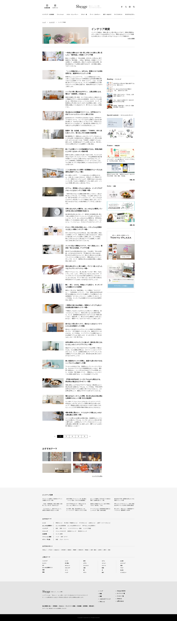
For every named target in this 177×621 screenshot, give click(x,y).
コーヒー (104, 563)
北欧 (84, 567)
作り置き (67, 563)
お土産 (121, 560)
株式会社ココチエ (52, 608)
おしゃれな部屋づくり (47, 567)
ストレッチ (45, 531)
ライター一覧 (120, 596)
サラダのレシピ (83, 523)
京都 (121, 565)
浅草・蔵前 (93, 550)
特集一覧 (132, 179)
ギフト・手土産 (46, 539)
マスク (121, 567)
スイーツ (104, 565)
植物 (43, 572)
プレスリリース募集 (70, 606)
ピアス (84, 563)
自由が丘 (56, 550)
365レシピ (102, 601)
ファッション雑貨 (46, 536)
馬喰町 (74, 550)
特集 (101, 593)
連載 (101, 596)
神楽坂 (86, 550)
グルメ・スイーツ (64, 539)
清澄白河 (80, 550)
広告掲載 (79, 606)
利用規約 (55, 606)
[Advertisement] (121, 61)
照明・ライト (63, 528)
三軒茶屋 (63, 550)
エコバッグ (122, 563)
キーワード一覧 (121, 593)
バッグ (57, 536)
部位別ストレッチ (82, 531)
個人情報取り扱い (46, 606)
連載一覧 (132, 225)
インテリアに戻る (97, 476)
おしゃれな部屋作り (47, 525)
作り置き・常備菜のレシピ (70, 523)
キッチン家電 (59, 534)
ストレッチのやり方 (61, 531)
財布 (84, 560)
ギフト (84, 572)
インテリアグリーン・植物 (74, 528)
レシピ (44, 523)
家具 (57, 528)
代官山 (44, 550)
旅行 (103, 572)
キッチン (44, 563)
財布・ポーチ (64, 536)
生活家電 (44, 534)
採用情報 (85, 606)
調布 (105, 550)
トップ (44, 22)
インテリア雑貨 (87, 528)
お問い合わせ (120, 601)
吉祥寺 (99, 550)
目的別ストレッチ (71, 531)
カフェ (103, 560)
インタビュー (123, 572)
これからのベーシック (105, 599)
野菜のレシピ (59, 523)
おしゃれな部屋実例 (61, 525)
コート (66, 570)
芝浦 (109, 550)
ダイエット (67, 565)
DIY (43, 565)
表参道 (69, 550)
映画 (103, 567)
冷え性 (121, 570)
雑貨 (57, 539)
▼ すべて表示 (131, 38)
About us (61, 606)
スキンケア (67, 567)
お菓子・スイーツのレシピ (103, 523)
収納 (43, 569)
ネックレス (85, 565)
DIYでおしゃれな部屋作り (89, 525)
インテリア (52, 22)
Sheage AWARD (121, 591)
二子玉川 (50, 550)
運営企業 (91, 606)
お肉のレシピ (92, 523)
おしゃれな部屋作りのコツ (74, 525)
